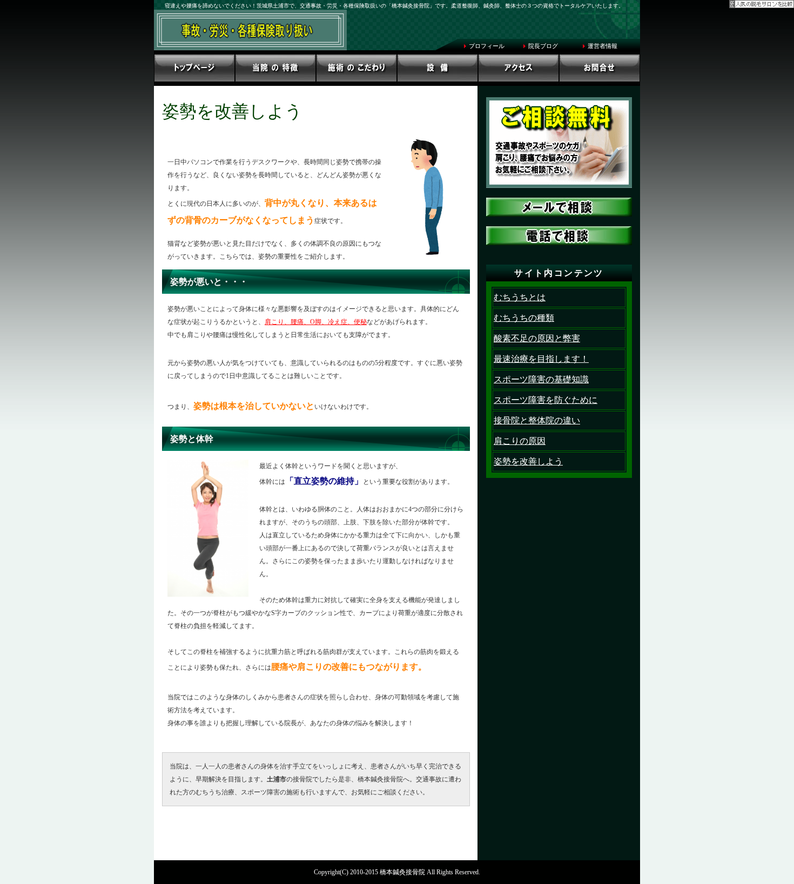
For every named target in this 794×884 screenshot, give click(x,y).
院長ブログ (543, 46)
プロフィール (486, 46)
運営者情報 (602, 46)
